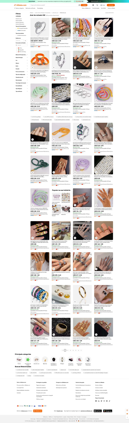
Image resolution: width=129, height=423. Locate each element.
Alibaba (31, 12)
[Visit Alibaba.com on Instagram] (104, 401)
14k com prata (76, 119)
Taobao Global (70, 416)
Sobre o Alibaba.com (21, 382)
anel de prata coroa (86, 119)
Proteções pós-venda (40, 392)
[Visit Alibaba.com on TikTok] (109, 401)
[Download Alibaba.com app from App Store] (98, 411)
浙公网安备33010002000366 (86, 421)
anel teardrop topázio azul (22, 372)
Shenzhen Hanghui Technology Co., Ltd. (39, 76)
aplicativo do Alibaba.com (86, 410)
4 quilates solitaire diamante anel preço (64, 116)
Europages (84, 416)
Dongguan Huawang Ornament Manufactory (61, 46)
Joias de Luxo (55, 12)
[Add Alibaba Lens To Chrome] (37, 411)
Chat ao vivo (78, 387)
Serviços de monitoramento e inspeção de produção (44, 396)
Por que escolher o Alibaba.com (23, 385)
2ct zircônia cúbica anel (74, 369)
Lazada (64, 416)
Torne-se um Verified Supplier (101, 392)
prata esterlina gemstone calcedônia (63, 119)
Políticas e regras (40, 399)
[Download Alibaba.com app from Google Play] (107, 411)
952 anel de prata (35, 119)
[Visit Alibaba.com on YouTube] (107, 401)
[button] (79, 5)
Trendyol (79, 416)
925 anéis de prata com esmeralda (62, 372)
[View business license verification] (76, 421)
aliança (29, 375)
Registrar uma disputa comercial (82, 390)
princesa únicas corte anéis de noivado (83, 116)
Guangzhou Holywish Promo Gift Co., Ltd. (81, 45)
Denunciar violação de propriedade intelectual (83, 396)
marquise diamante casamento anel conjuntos (91, 369)
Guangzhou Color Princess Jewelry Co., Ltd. (40, 45)
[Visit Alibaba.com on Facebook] (96, 401)
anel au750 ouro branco (49, 116)
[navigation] (21, 181)
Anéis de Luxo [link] (63, 12)
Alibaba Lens (24, 410)
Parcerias (97, 395)
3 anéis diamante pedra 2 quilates (101, 116)
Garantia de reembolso (41, 387)
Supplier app (60, 410)
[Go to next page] (81, 350)
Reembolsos (78, 392)
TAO (75, 416)
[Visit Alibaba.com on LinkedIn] (99, 401)
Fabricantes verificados (61, 385)
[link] (127, 410)
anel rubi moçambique (36, 116)
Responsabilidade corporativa (23, 390)
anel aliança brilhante (77, 372)
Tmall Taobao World (58, 416)
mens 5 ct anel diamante (52, 369)
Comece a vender (99, 387)
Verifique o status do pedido (101, 390)
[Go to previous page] (62, 350)
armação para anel (20, 375)
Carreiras (19, 392)
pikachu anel (63, 369)
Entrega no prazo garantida (42, 390)
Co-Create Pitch (20, 387)
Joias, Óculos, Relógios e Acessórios (42, 12)
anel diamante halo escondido (22, 369)
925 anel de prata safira (47, 119)
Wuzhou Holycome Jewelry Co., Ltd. (59, 78)
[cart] (97, 5)
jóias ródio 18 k (33, 372)
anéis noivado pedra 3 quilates (38, 369)
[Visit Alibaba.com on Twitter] (101, 401)
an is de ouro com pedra (39, 375)
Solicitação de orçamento (61, 387)
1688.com (51, 416)
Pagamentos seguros (40, 385)
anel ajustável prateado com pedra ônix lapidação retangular (96, 372)
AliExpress (45, 416)
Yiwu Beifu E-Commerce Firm (100, 46)
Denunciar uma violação (81, 399)
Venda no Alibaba (98, 385)
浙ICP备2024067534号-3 (99, 421)
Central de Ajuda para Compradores (83, 385)
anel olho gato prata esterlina (46, 372)
